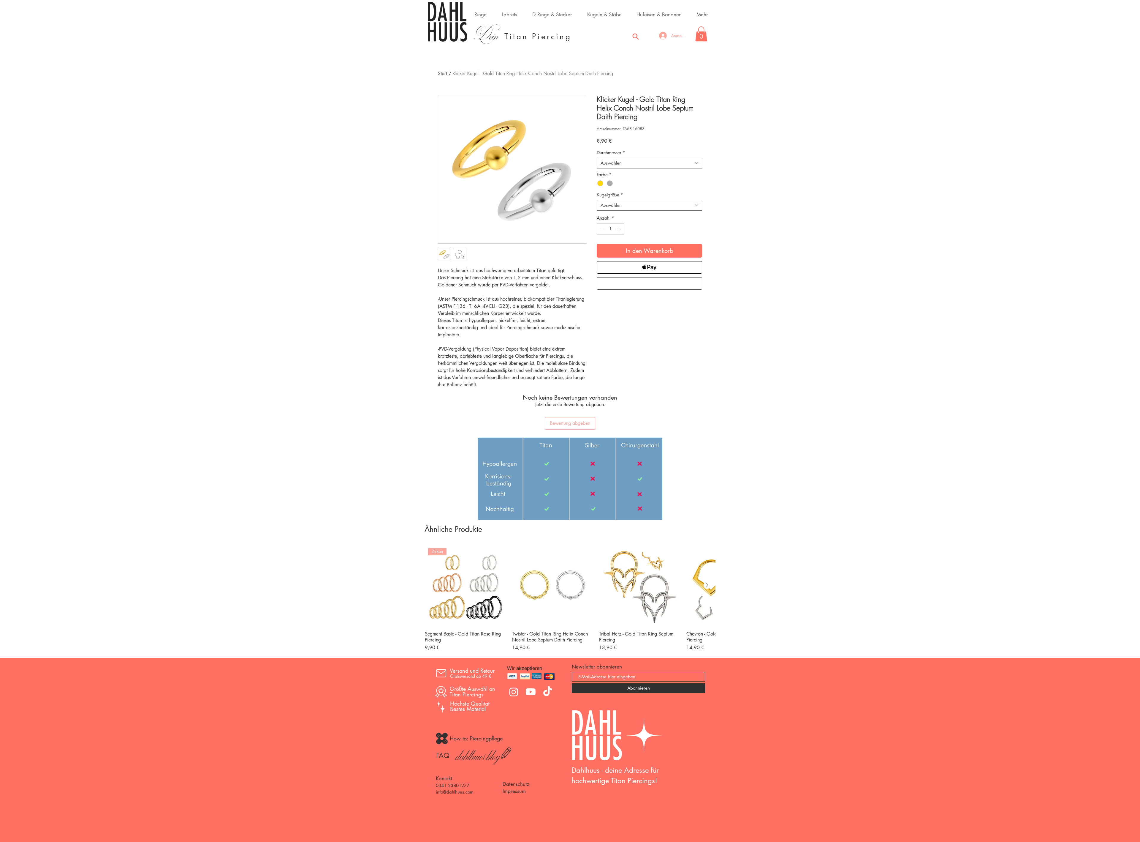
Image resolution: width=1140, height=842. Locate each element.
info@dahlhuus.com (455, 792)
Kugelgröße (610, 195)
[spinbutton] (610, 228)
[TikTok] (547, 692)
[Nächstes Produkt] (707, 585)
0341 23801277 (452, 785)
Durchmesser (611, 152)
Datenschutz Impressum (516, 787)
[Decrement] (602, 228)
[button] (701, 33)
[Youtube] (530, 692)
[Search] (635, 36)
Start (442, 73)
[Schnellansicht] (552, 585)
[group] (570, 598)
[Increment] (619, 228)
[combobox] (649, 163)
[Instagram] (514, 692)
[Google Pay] (649, 283)
